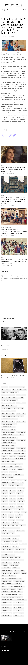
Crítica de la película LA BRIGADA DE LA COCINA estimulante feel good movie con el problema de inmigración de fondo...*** (14, 261)
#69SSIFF (3, 195)
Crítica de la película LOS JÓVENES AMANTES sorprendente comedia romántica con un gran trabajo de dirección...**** (13, 169)
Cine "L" (3, 129)
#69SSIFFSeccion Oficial (6, 227)
